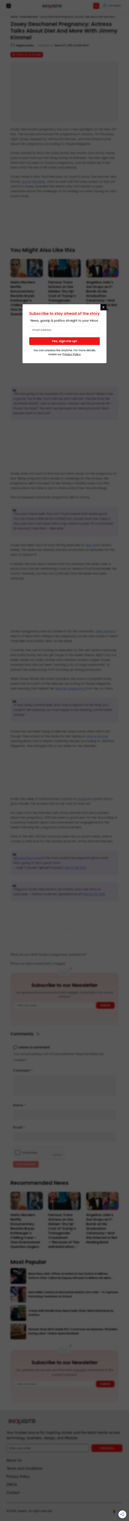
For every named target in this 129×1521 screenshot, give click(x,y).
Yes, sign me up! (64, 341)
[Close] (103, 307)
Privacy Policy (71, 354)
